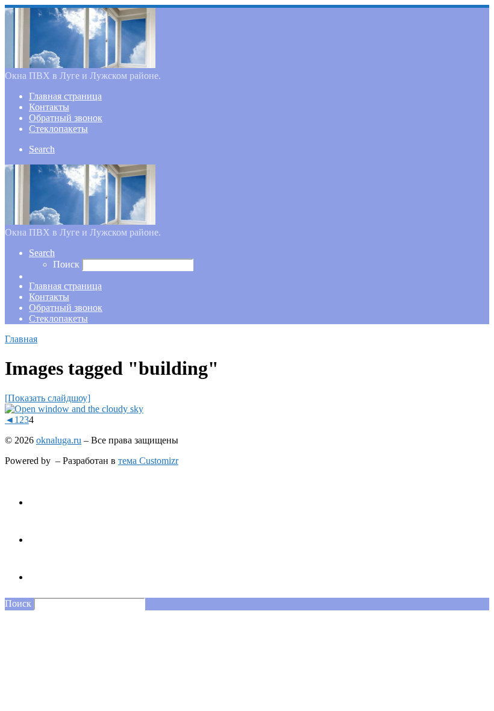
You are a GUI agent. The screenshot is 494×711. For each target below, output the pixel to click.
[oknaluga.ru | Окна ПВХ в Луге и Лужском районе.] (80, 65)
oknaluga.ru (58, 440)
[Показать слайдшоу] (47, 398)
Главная (21, 339)
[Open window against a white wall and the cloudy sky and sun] (74, 409)
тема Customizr (148, 461)
